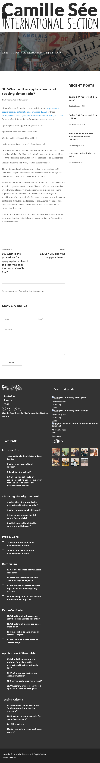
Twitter (9, 409)
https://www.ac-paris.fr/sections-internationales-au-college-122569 (32, 115)
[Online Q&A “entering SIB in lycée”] (56, 404)
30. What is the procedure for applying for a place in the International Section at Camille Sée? (15, 261)
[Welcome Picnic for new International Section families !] (56, 433)
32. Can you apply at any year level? (52, 253)
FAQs (6, 404)
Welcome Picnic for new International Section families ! (81, 136)
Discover (8, 400)
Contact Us (9, 396)
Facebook (4, 409)
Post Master (23, 100)
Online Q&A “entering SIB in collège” (70, 410)
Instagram (20, 409)
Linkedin (15, 409)
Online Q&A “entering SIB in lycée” (69, 397)
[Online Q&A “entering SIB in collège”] (56, 417)
